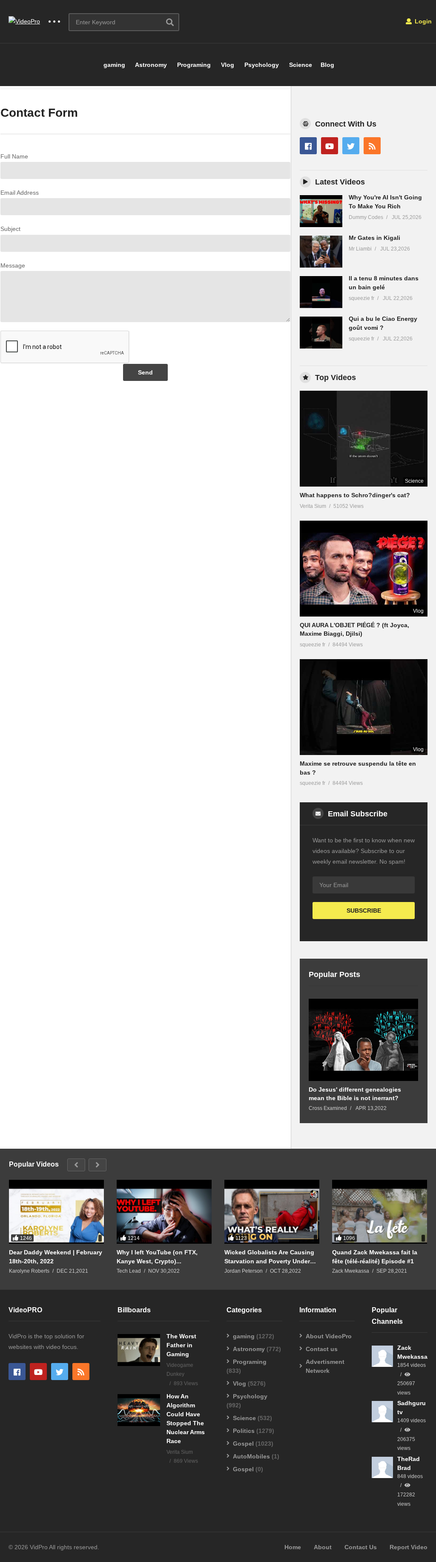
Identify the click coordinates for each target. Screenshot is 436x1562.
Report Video (408, 1547)
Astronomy (150, 64)
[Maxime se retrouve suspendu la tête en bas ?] (363, 707)
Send (145, 372)
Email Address (19, 192)
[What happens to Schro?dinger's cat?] (363, 439)
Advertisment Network (325, 1366)
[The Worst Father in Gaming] (139, 1350)
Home (292, 1547)
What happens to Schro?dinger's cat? (355, 495)
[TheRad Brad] (382, 1467)
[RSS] (372, 145)
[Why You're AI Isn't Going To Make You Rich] (321, 211)
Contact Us (360, 1547)
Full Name (14, 156)
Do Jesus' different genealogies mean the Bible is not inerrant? (355, 1093)
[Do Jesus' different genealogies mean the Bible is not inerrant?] (363, 1040)
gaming (113, 64)
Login (422, 21)
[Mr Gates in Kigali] (321, 252)
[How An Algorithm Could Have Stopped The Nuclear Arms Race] (139, 1410)
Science (299, 64)
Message (12, 265)
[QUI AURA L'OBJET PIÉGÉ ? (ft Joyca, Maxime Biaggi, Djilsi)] (363, 569)
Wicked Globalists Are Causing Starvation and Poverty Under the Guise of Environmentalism (269, 1257)
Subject (10, 228)
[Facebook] (308, 145)
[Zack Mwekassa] (382, 1356)
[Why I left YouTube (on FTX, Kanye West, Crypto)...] (164, 1215)
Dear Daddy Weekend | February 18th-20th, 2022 (55, 1256)
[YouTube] (329, 145)
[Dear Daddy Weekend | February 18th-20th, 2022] (56, 1215)
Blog (327, 64)
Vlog (226, 64)
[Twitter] (350, 145)
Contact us (322, 1349)
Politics (244, 1430)
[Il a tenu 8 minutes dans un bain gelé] (321, 292)
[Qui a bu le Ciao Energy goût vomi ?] (321, 333)
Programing (193, 64)
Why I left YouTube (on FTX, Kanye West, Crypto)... (157, 1256)
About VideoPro (329, 1336)
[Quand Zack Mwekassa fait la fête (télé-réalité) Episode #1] (379, 1215)
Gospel (243, 1443)
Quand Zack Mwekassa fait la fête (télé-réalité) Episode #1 (374, 1256)
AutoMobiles (251, 1456)
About (323, 1547)
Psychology (261, 64)
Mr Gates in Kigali (374, 237)
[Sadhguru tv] (382, 1411)
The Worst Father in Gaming (181, 1345)
